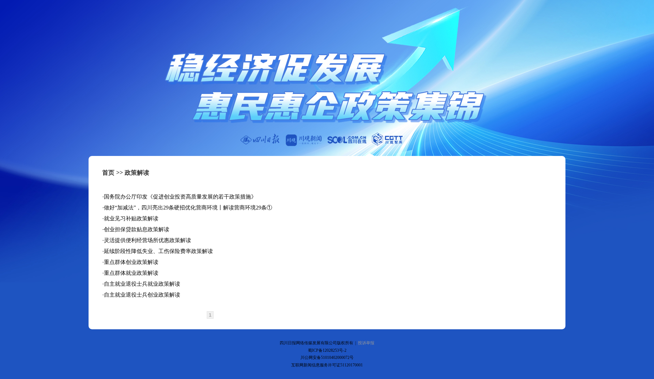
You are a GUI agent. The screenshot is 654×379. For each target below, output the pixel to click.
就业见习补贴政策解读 (131, 218)
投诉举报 (366, 343)
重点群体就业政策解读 (131, 273)
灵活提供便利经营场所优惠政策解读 (147, 240)
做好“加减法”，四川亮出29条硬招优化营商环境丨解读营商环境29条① (188, 207)
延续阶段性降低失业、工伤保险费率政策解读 (158, 251)
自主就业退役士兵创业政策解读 (142, 295)
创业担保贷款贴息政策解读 (136, 229)
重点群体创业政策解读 (131, 262)
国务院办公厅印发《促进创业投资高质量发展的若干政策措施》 (180, 197)
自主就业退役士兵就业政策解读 (142, 284)
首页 (108, 172)
